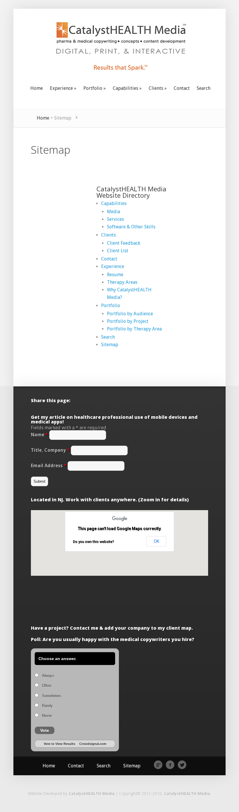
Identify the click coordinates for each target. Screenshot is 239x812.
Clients (108, 235)
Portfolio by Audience (130, 313)
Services (115, 219)
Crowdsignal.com (92, 744)
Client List (117, 250)
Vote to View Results (59, 744)
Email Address (48, 465)
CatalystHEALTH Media (92, 793)
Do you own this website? (93, 542)
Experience (112, 266)
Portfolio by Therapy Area (134, 329)
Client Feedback (123, 243)
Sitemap (109, 344)
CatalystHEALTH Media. (187, 793)
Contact (109, 259)
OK (156, 541)
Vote (44, 730)
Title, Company (50, 450)
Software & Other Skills (131, 227)
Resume (115, 274)
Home (43, 118)
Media (113, 211)
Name (39, 435)
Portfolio (110, 305)
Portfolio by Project (127, 321)
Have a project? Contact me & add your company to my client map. (112, 628)
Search (108, 337)
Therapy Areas (122, 282)
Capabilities (113, 203)
